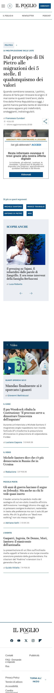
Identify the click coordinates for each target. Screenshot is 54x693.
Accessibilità (11, 688)
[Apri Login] (9, 6)
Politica (9, 45)
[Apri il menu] (3, 6)
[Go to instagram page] (33, 642)
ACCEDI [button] (36, 144)
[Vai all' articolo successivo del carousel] (31, 295)
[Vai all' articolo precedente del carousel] (21, 295)
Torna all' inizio (36, 681)
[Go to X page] (26, 642)
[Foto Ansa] (26, 363)
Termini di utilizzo (13, 683)
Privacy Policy (12, 679)
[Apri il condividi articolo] (45, 121)
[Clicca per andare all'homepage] (26, 632)
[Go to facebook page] (11, 642)
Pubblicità (34, 657)
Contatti (9, 657)
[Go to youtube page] (18, 642)
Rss (7, 668)
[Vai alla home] (26, 6)
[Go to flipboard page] (40, 642)
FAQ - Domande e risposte (13, 662)
